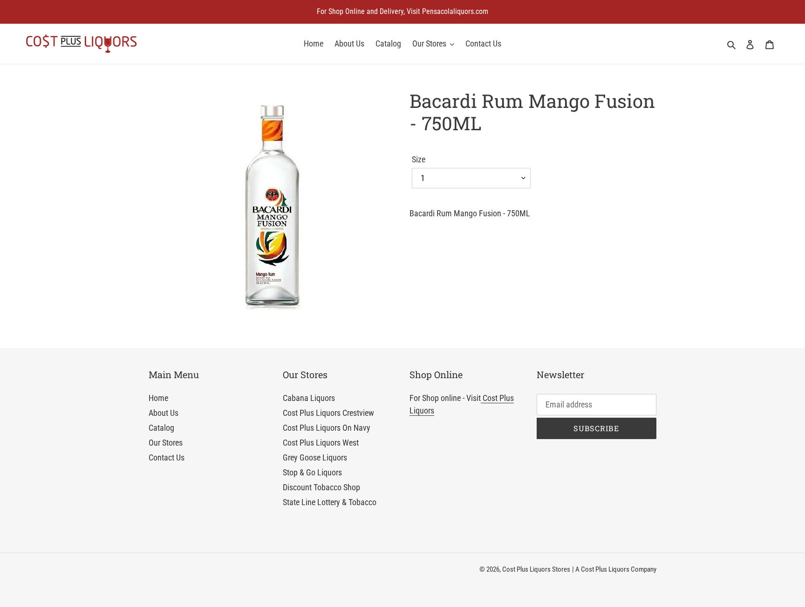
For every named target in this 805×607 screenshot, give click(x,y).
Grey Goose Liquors (315, 457)
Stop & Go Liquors (312, 472)
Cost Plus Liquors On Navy (326, 428)
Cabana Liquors (309, 398)
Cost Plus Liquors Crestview (328, 413)
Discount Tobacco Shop (321, 487)
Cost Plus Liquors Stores (536, 569)
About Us (163, 413)
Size (418, 159)
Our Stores (166, 442)
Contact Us (166, 457)
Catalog (161, 428)
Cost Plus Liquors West (321, 442)
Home (158, 398)
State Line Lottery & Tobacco (329, 502)
